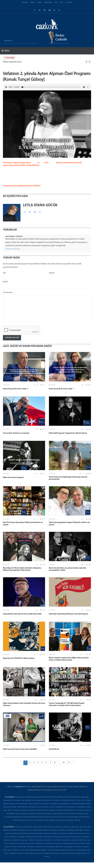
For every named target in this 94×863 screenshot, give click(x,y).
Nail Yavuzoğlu (22, 847)
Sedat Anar (51, 850)
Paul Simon (85, 847)
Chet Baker (87, 830)
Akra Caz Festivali (75, 797)
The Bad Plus (13, 853)
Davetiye (6, 803)
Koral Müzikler (80, 813)
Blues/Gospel (46, 800)
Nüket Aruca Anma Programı (13, 477)
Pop (63, 817)
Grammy (51, 807)
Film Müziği (53, 803)
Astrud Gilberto (57, 827)
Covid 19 (88, 800)
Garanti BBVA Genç (22, 807)
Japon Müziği (10, 813)
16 (64, 763)
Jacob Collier (7, 840)
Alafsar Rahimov (28, 827)
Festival (35, 803)
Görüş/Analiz (44, 807)
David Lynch (16, 833)
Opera (59, 817)
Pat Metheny (77, 847)
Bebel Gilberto (22, 830)
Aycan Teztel (66, 827)
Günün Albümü (71, 807)
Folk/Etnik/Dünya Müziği (77, 803)
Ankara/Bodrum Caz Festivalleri (12, 800)
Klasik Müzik (48, 2)
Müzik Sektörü (34, 817)
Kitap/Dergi (24, 813)
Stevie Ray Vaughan (80, 850)
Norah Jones (38, 847)
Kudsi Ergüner (40, 843)
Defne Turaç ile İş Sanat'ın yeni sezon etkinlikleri (20, 749)
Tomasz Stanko (29, 853)
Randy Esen (16, 850)
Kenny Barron (13, 843)
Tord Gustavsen (47, 853)
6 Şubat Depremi (20, 797)
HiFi (61, 2)
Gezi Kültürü (32, 807)
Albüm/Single (85, 797)
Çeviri (83, 800)
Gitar (38, 807)
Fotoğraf (88, 803)
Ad (4, 273)
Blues (56, 2)
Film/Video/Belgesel (64, 803)
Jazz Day (17, 813)
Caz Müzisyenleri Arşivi (67, 800)
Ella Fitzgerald (61, 833)
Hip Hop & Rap (31, 810)
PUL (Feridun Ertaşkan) (72, 817)
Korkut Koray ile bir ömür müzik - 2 (15, 389)
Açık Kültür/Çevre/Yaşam (33, 797)
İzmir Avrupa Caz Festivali (84, 810)
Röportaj (22, 820)
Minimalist (26, 817)
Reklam (32, 2)
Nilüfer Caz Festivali (51, 817)
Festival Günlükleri (44, 803)
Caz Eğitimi (57, 800)
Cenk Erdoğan (70, 830)
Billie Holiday (37, 830)
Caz (52, 800)
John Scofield (57, 840)
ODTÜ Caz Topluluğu (49, 847)
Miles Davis (14, 847)
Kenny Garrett (22, 843)
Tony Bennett (38, 853)
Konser (50, 813)
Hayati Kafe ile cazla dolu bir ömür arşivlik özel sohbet (22, 614)
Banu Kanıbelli (13, 830)
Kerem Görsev (31, 843)
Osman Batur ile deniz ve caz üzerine (16, 433)
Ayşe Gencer (74, 827)
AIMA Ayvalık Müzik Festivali (49, 797)
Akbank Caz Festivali (63, 797)
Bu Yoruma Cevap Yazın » (13, 249)
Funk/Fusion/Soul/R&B (9, 807)
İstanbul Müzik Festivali (69, 810)
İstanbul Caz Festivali (55, 810)
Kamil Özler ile (54, 749)
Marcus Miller (81, 843)
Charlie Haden (79, 830)
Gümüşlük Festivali (60, 807)
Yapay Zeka (52, 820)
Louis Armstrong (58, 843)
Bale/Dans (28, 800)
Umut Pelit (64, 853)
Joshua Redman (66, 840)
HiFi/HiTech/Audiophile (19, 810)
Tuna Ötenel (56, 853)
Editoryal (12, 803)
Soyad (52, 273)
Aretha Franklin (47, 827)
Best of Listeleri (36, 800)
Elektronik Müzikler (21, 803)
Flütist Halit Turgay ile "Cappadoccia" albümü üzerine (68, 433)
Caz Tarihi (78, 800)
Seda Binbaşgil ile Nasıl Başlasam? (38, 850)
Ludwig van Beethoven (70, 843)
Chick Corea (8, 833)
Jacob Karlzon (16, 840)
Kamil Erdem (75, 840)
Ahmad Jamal (18, 827)
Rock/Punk (16, 820)
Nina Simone (30, 847)
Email (5, 282)
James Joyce (24, 840)
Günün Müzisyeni (81, 807)
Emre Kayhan (70, 833)
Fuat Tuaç (35, 837)
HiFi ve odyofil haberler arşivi (15, 62)
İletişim (39, 2)
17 (69, 763)
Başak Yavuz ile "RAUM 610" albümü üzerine (19, 658)
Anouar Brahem (38, 827)
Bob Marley (45, 830)
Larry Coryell (48, 843)
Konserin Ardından (69, 813)
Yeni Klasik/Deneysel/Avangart (64, 820)
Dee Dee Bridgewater (36, 833)
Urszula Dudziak (72, 853)
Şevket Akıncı (70, 850)
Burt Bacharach (54, 830)
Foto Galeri (68, 2)
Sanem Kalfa (24, 850)
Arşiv (23, 800)
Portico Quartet (7, 850)
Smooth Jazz (29, 820)
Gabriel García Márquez (45, 837)
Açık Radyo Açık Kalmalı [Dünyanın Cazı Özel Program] (68, 614)
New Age (42, 817)
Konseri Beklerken (58, 813)
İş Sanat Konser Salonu (42, 810)
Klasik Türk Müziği (42, 813)
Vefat (46, 820)
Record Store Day (84, 817)
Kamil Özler (83, 840)
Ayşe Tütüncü (83, 827)
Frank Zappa (21, 837)
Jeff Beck (31, 840)
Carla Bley (62, 830)
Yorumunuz (7, 292)
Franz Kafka (28, 837)
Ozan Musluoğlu (68, 847)
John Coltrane (48, 840)
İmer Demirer (85, 837)
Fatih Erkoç (13, 837)
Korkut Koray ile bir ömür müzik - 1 (61, 389)
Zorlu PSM (77, 820)
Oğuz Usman (59, 847)
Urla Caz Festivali (39, 820)
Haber (10, 810)
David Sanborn (25, 833)
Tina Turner (21, 853)
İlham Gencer (76, 837)
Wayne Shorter (82, 853)
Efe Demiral (46, 833)
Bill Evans (30, 830)
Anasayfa (25, 2)
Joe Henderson (39, 840)
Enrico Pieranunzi (80, 833)
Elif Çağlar (53, 833)
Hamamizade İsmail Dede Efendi (62, 837)
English (30, 803)
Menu (7, 51)
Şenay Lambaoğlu (60, 850)
